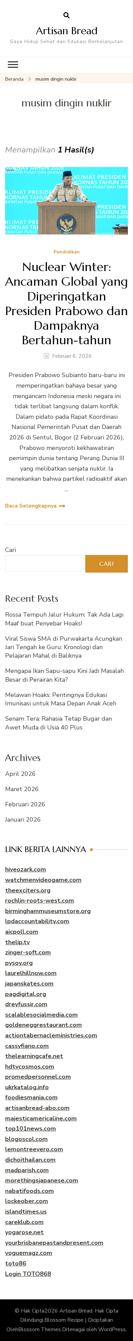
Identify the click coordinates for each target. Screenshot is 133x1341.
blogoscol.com (26, 1139)
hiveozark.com (25, 869)
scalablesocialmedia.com (41, 1015)
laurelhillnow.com (31, 973)
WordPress (112, 1329)
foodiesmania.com (31, 1097)
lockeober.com (26, 1201)
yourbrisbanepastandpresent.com (54, 1243)
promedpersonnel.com (38, 1077)
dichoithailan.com (30, 1160)
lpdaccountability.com (37, 921)
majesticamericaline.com (41, 1118)
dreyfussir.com (26, 1004)
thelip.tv (17, 942)
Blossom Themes (39, 1329)
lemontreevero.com (34, 1149)
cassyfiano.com (27, 1046)
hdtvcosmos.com (29, 1067)
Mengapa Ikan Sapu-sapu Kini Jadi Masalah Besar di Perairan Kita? (64, 675)
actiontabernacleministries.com (51, 1035)
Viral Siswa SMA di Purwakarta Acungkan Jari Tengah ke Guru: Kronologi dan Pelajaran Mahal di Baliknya (63, 647)
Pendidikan (67, 252)
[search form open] (66, 15)
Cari (10, 550)
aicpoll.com (21, 932)
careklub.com (24, 1222)
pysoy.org (19, 963)
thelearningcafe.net (34, 1056)
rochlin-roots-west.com (39, 900)
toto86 (15, 1263)
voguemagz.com (28, 1253)
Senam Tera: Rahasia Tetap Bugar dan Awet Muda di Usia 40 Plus (58, 723)
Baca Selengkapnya (31, 506)
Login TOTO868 (28, 1274)
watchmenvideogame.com (43, 880)
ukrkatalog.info (27, 1087)
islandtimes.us (26, 1212)
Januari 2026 (23, 820)
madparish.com (27, 1170)
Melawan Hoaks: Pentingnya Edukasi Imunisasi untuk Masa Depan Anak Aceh (60, 699)
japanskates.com (29, 983)
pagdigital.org (25, 994)
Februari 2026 (25, 804)
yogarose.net (24, 1232)
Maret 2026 (22, 789)
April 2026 (20, 774)
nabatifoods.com (29, 1191)
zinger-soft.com (28, 952)
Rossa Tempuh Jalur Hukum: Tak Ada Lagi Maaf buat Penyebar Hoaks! (64, 619)
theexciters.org (27, 890)
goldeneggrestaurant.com (43, 1025)
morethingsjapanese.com (41, 1180)
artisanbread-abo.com (37, 1108)
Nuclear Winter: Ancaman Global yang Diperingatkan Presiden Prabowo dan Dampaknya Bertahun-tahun (66, 303)
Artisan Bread (67, 30)
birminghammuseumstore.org (48, 911)
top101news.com (30, 1129)
